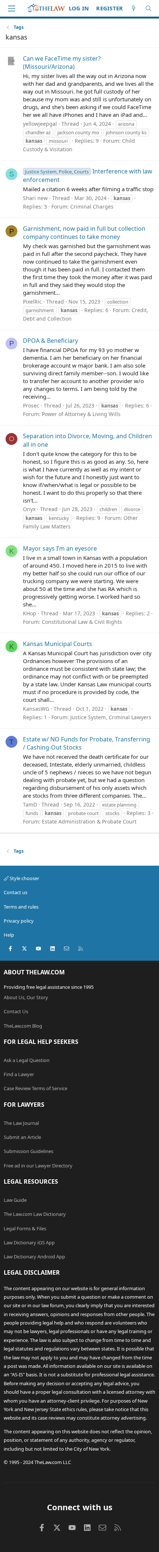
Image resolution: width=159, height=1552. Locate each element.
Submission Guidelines (28, 1151)
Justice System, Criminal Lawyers (110, 717)
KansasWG (36, 708)
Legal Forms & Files (25, 1228)
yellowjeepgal (40, 123)
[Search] (148, 8)
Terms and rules (21, 906)
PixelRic (32, 301)
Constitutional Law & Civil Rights (82, 621)
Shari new (35, 198)
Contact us (15, 892)
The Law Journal (21, 1123)
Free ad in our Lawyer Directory (38, 1165)
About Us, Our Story (26, 997)
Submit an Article (22, 1137)
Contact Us (16, 1011)
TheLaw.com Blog (23, 1025)
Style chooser (24, 878)
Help (9, 934)
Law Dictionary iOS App (29, 1242)
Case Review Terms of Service (35, 1088)
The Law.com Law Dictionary (35, 1214)
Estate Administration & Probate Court (89, 821)
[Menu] (11, 8)
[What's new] (133, 8)
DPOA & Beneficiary (50, 341)
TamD (30, 804)
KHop (29, 613)
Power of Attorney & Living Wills (81, 413)
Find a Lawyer (19, 1074)
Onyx (29, 509)
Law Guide (15, 1200)
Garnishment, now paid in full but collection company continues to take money (84, 232)
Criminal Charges (92, 206)
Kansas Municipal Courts (57, 644)
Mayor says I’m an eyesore (60, 548)
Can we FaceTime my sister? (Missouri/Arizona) (62, 62)
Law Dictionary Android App (34, 1256)
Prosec (31, 405)
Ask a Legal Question (27, 1060)
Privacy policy (19, 920)
